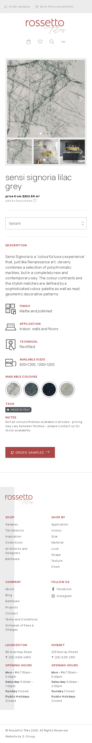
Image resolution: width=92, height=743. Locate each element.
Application (59, 524)
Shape (56, 555)
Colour (56, 530)
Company (13, 581)
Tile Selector (14, 530)
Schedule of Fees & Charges (19, 627)
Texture (57, 561)
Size (54, 536)
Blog (8, 595)
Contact (11, 613)
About (10, 589)
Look (55, 549)
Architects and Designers (16, 551)
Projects (11, 607)
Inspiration (13, 536)
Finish (55, 567)
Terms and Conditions (21, 619)
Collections (14, 542)
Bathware (12, 559)
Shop (9, 517)
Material (57, 542)
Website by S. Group (20, 736)
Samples (11, 524)
